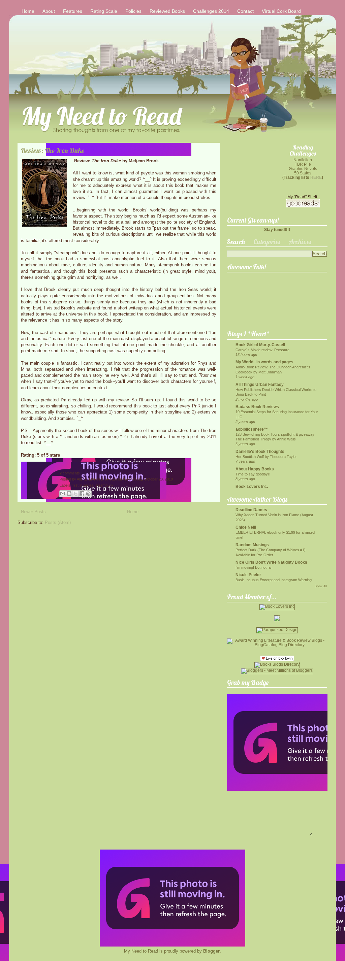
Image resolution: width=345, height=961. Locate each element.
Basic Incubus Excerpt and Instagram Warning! (274, 580)
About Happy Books (255, 469)
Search (235, 241)
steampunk (104, 485)
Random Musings (252, 544)
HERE (316, 177)
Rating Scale (103, 11)
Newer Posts (33, 511)
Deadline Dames (251, 509)
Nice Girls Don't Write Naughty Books (271, 562)
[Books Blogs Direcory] (277, 664)
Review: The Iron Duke (52, 150)
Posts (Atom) (58, 522)
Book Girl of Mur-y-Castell (260, 344)
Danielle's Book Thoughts (260, 451)
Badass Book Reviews (257, 406)
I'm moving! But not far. (254, 567)
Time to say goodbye (253, 474)
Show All (321, 586)
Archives (300, 241)
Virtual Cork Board (281, 11)
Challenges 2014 (211, 11)
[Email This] (62, 493)
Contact (245, 11)
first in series (82, 485)
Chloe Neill (246, 527)
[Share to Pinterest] (88, 493)
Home (28, 11)
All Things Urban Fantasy (260, 384)
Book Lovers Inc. (252, 486)
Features (72, 11)
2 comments (70, 473)
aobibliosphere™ (252, 429)
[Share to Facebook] (82, 493)
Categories (266, 241)
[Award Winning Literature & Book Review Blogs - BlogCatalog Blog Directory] (277, 644)
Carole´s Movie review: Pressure (262, 350)
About (48, 11)
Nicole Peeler (248, 574)
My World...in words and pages (264, 362)
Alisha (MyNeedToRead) (97, 479)
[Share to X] (75, 493)
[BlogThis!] (69, 493)
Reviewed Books (167, 11)
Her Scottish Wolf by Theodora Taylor (266, 457)
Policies (133, 11)
